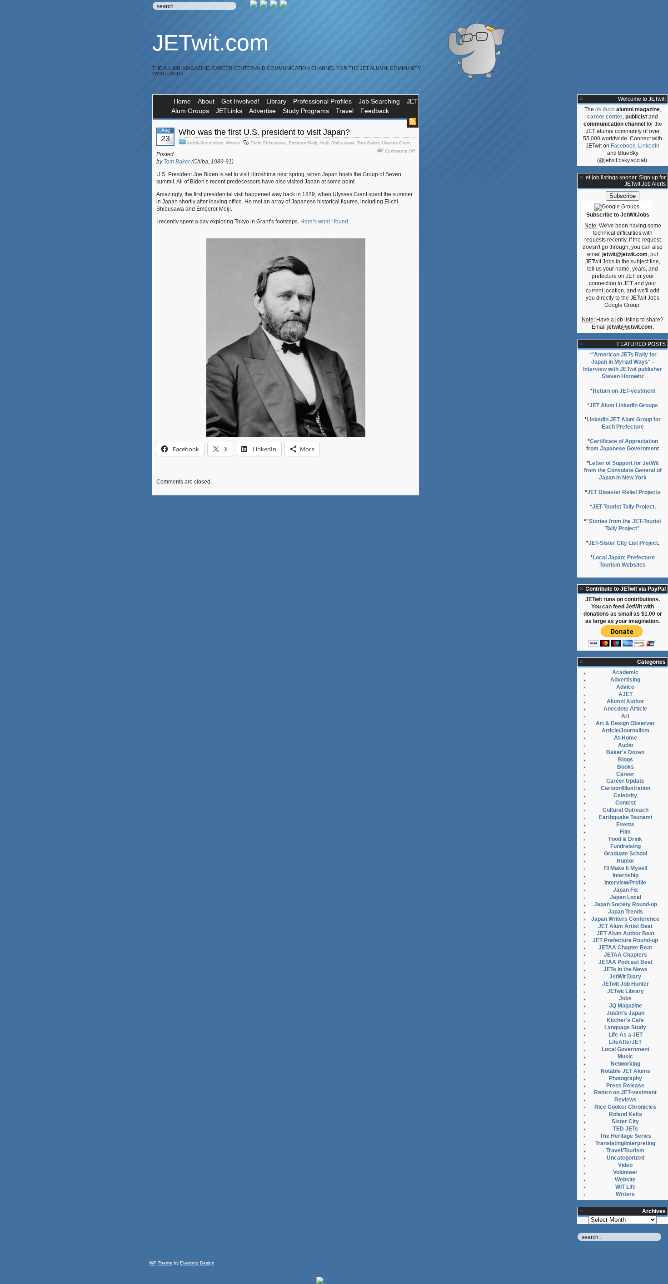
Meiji (324, 142)
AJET (625, 694)
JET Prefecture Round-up (625, 940)
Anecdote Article (625, 709)
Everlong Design (197, 1262)
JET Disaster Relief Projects (623, 492)
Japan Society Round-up (625, 904)
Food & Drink (625, 839)
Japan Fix (625, 890)
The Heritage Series (625, 1136)
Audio (625, 745)
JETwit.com (210, 42)
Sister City (625, 1121)
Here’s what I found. (324, 221)
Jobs (625, 998)
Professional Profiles (322, 101)
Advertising (625, 680)
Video (625, 1165)
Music (625, 1056)
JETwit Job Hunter (625, 984)
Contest (625, 803)
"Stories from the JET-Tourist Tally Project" (623, 525)
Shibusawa (342, 142)
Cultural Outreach (625, 810)
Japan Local (625, 897)
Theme (165, 1262)
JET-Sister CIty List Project (623, 543)
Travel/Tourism (625, 1150)
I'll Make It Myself (625, 868)
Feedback (374, 110)
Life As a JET (625, 1035)
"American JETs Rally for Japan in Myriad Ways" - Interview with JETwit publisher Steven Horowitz (622, 365)
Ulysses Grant (396, 142)
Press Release (625, 1085)
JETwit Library (625, 991)
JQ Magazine (625, 1006)
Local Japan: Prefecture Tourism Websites (624, 561)
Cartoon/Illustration (625, 788)
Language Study (625, 1027)
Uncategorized (625, 1158)
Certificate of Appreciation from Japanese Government (622, 445)
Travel (345, 110)
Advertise (262, 110)
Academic (625, 672)
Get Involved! (240, 101)
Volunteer (625, 1172)
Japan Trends (625, 912)
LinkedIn (648, 146)
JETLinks (229, 110)
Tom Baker (368, 142)
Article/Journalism (205, 142)
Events (625, 824)
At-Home (625, 738)
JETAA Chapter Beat (625, 947)
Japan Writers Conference (625, 919)
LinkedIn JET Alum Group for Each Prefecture (624, 423)
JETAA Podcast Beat (625, 962)
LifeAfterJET (625, 1042)
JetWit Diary (625, 976)
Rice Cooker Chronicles (625, 1107)
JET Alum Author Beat (625, 933)
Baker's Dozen (625, 752)
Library (276, 101)
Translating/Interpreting (625, 1143)
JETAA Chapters (625, 955)
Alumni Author (625, 701)
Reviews (625, 1099)
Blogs (625, 759)
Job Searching (379, 101)
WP (152, 1262)
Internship (625, 875)
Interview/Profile (625, 882)
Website (625, 1179)
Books (625, 767)
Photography (625, 1078)
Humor (625, 861)
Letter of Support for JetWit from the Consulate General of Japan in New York (623, 470)
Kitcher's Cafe (625, 1020)
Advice (625, 687)
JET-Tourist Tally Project (623, 507)
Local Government (625, 1049)
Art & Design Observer (625, 723)
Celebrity (625, 795)
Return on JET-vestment (624, 391)
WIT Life (625, 1187)
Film (625, 832)
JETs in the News (625, 969)
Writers (233, 142)
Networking (625, 1064)
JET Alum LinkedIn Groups (623, 405)
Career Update (625, 781)
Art (625, 716)
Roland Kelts (625, 1114)
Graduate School (625, 853)
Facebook (623, 146)
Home (182, 101)
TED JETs (625, 1129)
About (206, 101)
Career (625, 774)
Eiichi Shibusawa (268, 142)
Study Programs (306, 110)
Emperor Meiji (303, 142)
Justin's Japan (625, 1013)
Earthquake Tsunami (625, 817)
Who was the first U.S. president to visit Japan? (264, 132)
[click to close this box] (582, 99)
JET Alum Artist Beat (625, 926)
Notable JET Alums (625, 1071)
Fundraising (625, 846)
